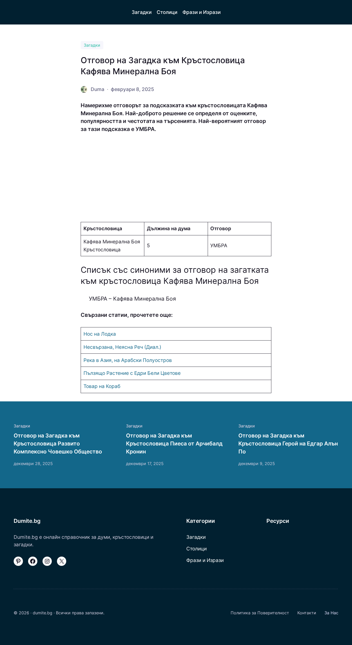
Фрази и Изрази (205, 560)
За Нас (331, 612)
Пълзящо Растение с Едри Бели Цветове (132, 373)
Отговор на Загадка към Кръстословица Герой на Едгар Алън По (288, 443)
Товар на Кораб (101, 386)
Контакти (306, 612)
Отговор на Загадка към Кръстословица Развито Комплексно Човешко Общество (58, 443)
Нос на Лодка (99, 334)
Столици (196, 548)
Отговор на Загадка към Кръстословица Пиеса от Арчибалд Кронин (174, 443)
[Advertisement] (176, 178)
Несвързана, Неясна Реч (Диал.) (122, 347)
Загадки (92, 45)
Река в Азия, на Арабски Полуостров (127, 360)
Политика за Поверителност (260, 612)
